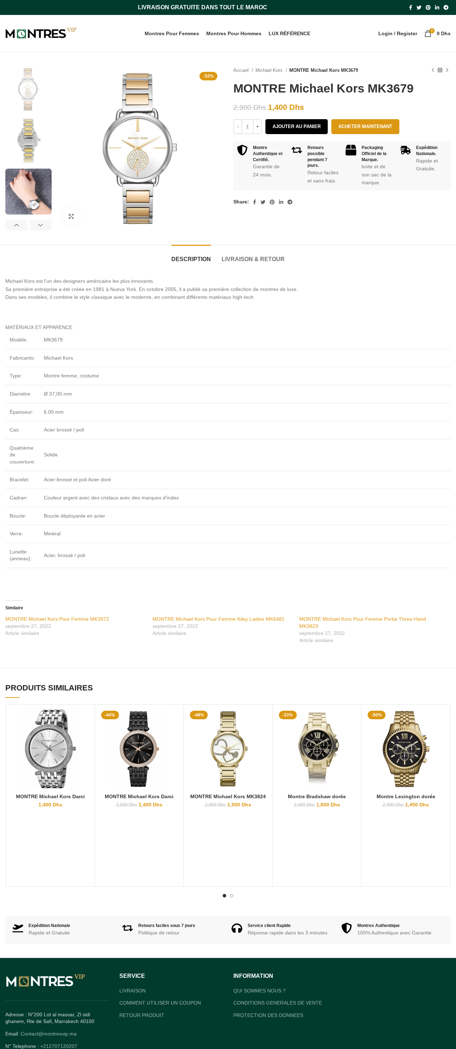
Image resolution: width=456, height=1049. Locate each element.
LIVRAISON (132, 991)
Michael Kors (269, 70)
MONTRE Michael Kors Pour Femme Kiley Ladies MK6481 (218, 619)
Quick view (86, 720)
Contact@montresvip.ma (49, 1034)
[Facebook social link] (410, 7)
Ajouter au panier (297, 126)
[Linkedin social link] (437, 7)
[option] (28, 89)
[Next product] (447, 70)
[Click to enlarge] (71, 216)
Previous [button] (16, 225)
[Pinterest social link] (428, 7)
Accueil (241, 70)
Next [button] (41, 225)
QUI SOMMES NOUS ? (259, 991)
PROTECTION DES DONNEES (268, 1015)
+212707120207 (58, 1046)
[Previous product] (432, 70)
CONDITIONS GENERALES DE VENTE (277, 1003)
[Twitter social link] (419, 7)
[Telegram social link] (446, 7)
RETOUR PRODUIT (141, 1015)
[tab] (191, 255)
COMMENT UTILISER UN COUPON (160, 1003)
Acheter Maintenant (365, 126)
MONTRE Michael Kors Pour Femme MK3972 (57, 619)
